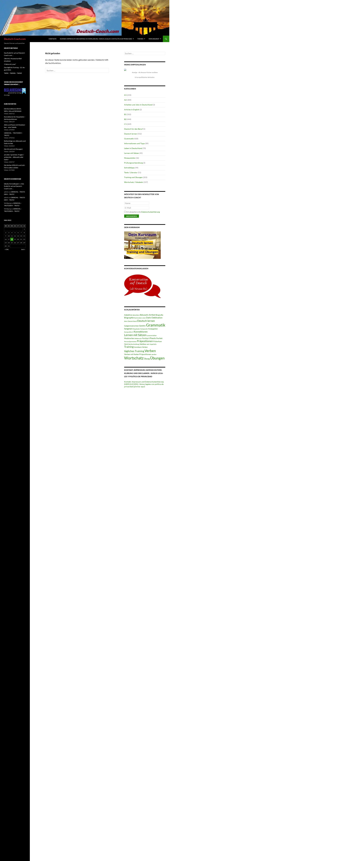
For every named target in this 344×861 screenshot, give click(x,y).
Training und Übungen (133, 177)
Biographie (129, 318)
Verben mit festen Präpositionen (137, 354)
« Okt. (7, 249)
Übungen (157, 358)
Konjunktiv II (128, 332)
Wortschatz (134, 358)
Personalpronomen (130, 341)
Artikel (152, 315)
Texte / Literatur (130, 172)
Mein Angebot (154, 39)
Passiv (153, 338)
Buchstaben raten (140, 318)
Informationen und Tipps (134, 143)
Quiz (126, 344)
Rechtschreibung (133, 344)
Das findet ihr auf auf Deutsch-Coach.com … (14, 186)
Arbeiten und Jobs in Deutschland (138, 105)
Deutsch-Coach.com (15, 38)
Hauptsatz (136, 329)
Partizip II (146, 338)
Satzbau (143, 344)
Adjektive (128, 315)
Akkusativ (144, 315)
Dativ (148, 317)
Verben (150, 351)
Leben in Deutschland (133, 148)
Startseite (52, 39)
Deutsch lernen (130, 134)
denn (125, 321)
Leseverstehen (152, 335)
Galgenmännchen (131, 326)
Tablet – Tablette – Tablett (13, 73)
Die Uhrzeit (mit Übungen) (13, 149)
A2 (125, 100)
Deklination (157, 317)
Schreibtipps (129, 167)
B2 (125, 119)
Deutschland (132, 321)
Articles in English (131, 109)
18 (12, 239)
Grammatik (129, 138)
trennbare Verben (141, 347)
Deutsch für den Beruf (133, 129)
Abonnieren (131, 216)
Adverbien (135, 315)
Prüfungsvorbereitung (133, 163)
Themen (140, 39)
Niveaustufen (129, 158)
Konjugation (153, 329)
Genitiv (142, 325)
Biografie (159, 315)
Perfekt (159, 338)
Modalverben (129, 338)
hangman (128, 329)
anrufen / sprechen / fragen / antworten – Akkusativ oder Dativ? (14, 157)
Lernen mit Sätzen (131, 153)
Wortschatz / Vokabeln (133, 182)
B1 (125, 114)
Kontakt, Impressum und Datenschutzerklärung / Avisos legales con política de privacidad (96, 39)
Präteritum (157, 341)
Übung (147, 358)
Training (129, 346)
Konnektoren (141, 331)
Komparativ (144, 329)
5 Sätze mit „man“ (10, 64)
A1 (125, 95)
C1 (125, 124)
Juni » (23, 249)
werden (154, 354)
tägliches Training (134, 351)
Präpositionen (145, 341)
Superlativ (153, 344)
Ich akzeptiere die (143, 212)
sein (148, 344)
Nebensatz (138, 338)
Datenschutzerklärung (150, 212)
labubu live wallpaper (11, 184)
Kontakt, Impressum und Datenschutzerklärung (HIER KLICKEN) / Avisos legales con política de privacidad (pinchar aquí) (144, 384)
